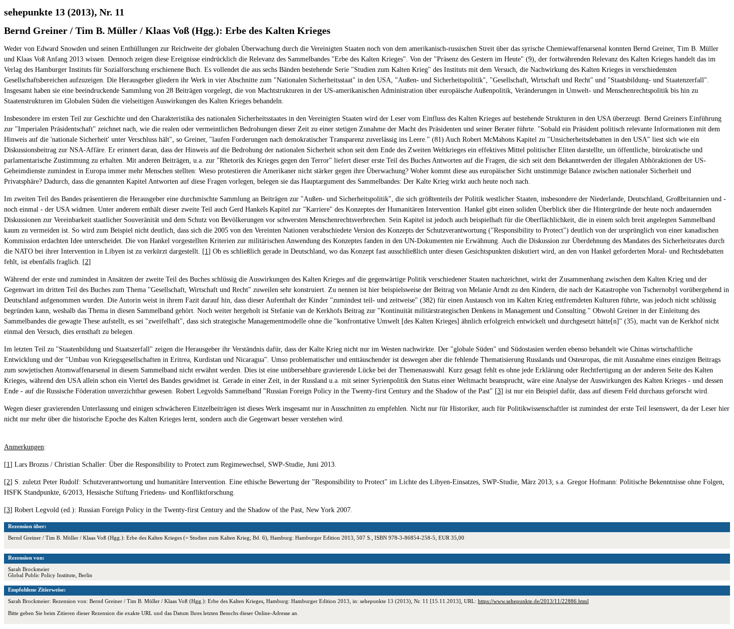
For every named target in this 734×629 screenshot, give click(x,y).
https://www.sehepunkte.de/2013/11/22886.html (533, 601)
